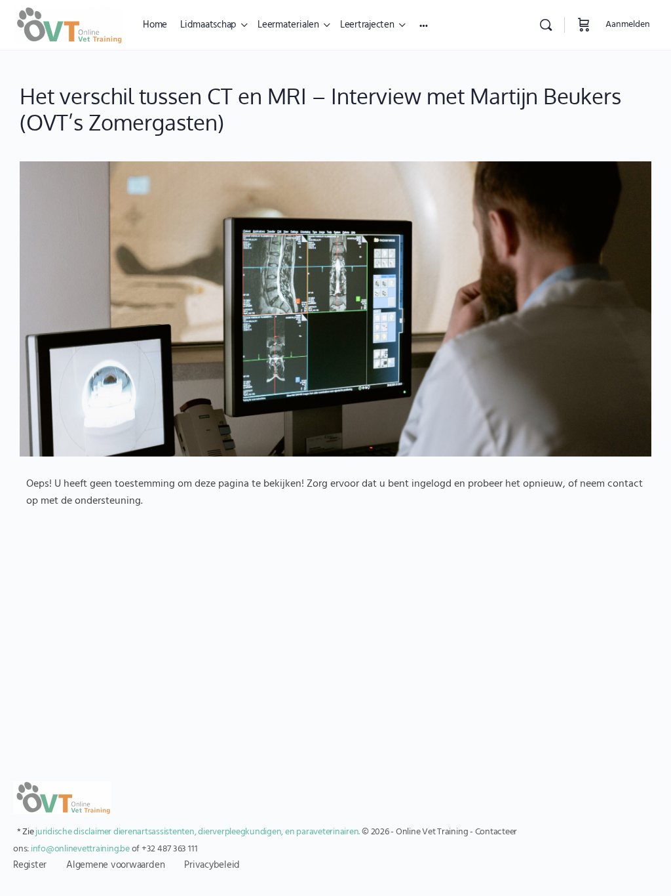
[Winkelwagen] (583, 25)
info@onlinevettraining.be (80, 849)
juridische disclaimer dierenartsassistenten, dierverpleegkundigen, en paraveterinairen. (197, 832)
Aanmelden (627, 24)
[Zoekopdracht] (546, 25)
